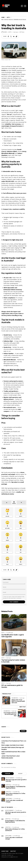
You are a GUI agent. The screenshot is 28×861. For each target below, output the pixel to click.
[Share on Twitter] (11, 36)
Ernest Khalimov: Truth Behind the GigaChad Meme (15, 787)
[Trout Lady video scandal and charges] (3, 799)
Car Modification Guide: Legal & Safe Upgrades (12, 636)
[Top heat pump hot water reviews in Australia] (14, 647)
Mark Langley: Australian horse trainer (12, 745)
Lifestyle (8, 785)
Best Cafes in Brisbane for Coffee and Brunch (15, 794)
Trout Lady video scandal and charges (14, 801)
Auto (8, 17)
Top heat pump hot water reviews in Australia (13, 661)
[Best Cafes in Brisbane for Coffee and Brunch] (3, 793)
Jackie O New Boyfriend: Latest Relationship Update (10, 757)
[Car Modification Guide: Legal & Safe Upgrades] (14, 622)
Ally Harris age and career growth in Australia (16, 780)
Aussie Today (4, 851)
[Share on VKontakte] (13, 36)
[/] (21, 6)
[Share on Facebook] (8, 36)
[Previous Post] (6, 700)
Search (23, 731)
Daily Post (13, 851)
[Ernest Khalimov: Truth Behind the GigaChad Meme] (3, 786)
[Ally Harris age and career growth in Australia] (3, 779)
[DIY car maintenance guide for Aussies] (14, 673)
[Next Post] (22, 713)
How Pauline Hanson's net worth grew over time (10, 714)
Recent (20, 773)
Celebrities (15, 698)
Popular (7, 773)
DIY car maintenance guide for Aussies (12, 686)
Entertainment (10, 778)
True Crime (9, 798)
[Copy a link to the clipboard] (16, 36)
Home (3, 17)
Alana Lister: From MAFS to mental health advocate (18, 701)
